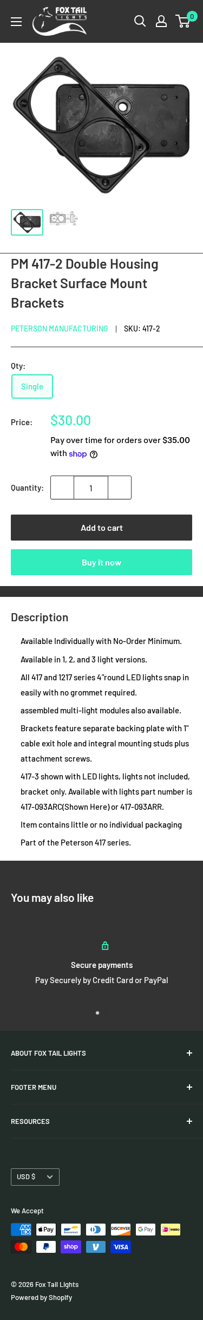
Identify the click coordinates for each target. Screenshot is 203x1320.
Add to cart (102, 527)
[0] (183, 21)
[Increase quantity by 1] (119, 487)
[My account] (161, 21)
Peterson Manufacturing (59, 328)
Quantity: (27, 487)
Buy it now (101, 562)
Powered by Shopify (41, 1297)
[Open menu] (16, 21)
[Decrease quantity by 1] (62, 487)
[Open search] (140, 21)
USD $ (26, 1176)
